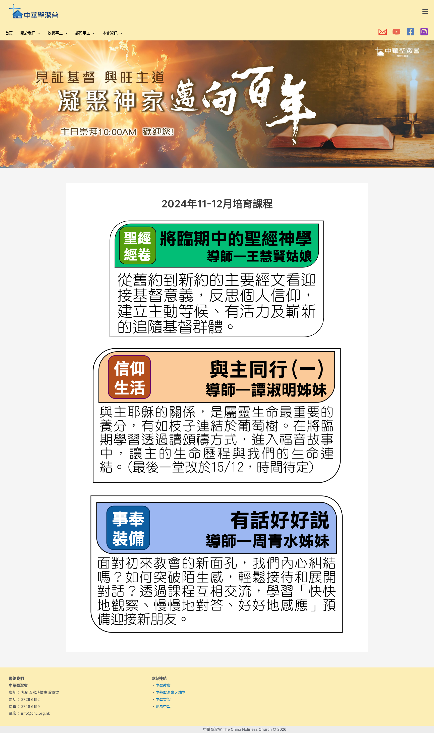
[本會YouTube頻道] (396, 32)
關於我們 (27, 33)
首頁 (9, 33)
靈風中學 (163, 706)
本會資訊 (110, 33)
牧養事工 (55, 33)
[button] (425, 11)
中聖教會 (163, 685)
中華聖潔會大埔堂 (170, 692)
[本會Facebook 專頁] (410, 32)
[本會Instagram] (424, 32)
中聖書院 (163, 699)
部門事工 (82, 33)
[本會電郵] (383, 32)
